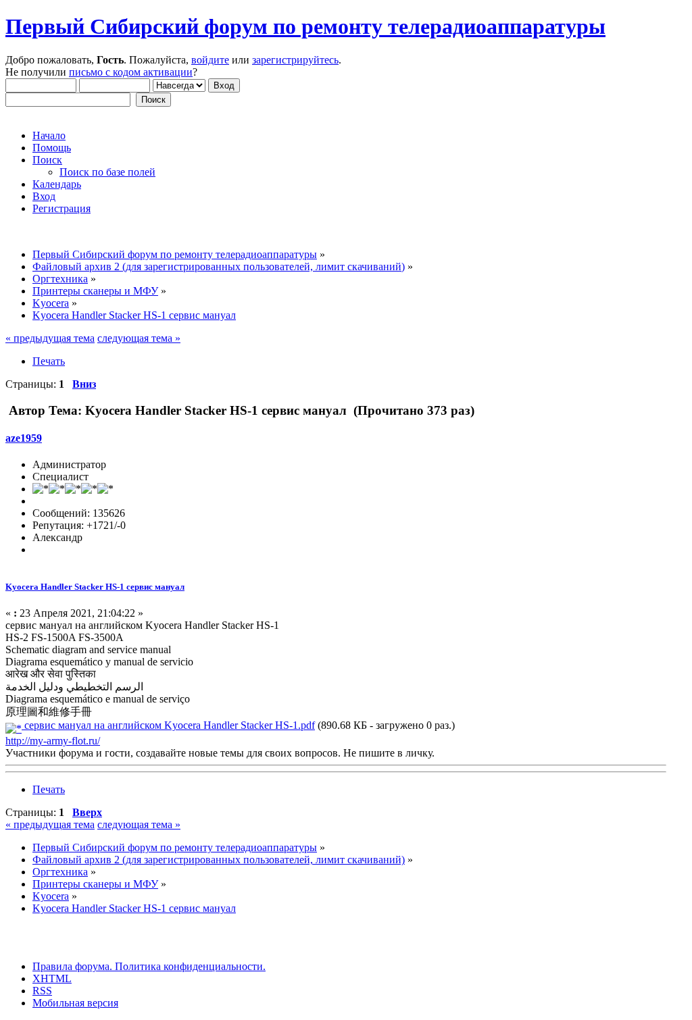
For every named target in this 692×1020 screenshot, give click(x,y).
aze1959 (23, 438)
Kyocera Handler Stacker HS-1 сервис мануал (94, 587)
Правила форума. (72, 966)
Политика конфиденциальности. (189, 966)
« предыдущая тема (50, 338)
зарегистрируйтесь (295, 60)
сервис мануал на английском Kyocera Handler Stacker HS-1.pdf (168, 725)
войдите (210, 60)
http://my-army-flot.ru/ (52, 740)
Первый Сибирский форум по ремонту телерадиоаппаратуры (305, 26)
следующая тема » (138, 338)
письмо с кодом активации (131, 72)
